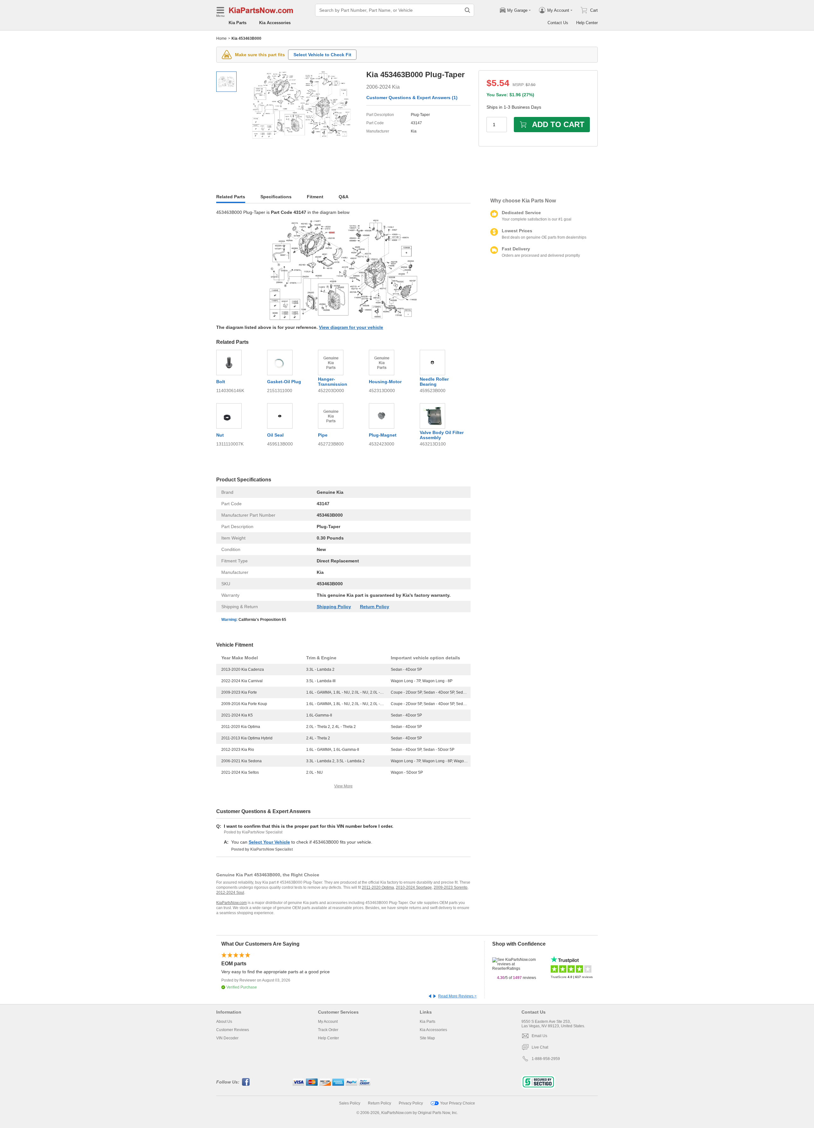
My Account (328, 1021)
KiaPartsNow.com (231, 902)
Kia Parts (237, 22)
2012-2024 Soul (230, 892)
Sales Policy (349, 1103)
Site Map (427, 1038)
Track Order (328, 1030)
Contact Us (558, 22)
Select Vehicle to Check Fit (322, 54)
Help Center (587, 22)
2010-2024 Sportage (414, 887)
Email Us (539, 1036)
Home (221, 38)
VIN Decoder (227, 1038)
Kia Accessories (275, 22)
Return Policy (374, 606)
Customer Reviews (232, 1030)
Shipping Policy (334, 606)
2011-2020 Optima (378, 887)
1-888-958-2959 (546, 1059)
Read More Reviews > (457, 996)
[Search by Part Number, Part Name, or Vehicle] (467, 10)
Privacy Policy (411, 1103)
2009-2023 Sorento (450, 887)
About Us (224, 1021)
